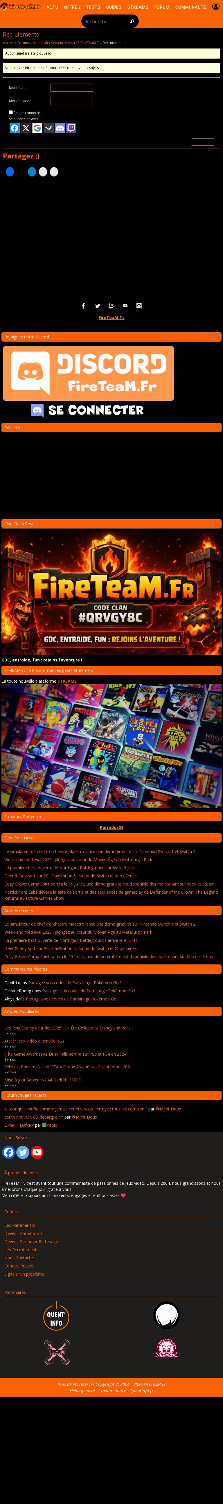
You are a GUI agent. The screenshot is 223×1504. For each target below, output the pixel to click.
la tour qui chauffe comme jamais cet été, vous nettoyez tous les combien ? (75, 1109)
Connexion (203, 142)
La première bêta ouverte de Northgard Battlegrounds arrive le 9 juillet (70, 867)
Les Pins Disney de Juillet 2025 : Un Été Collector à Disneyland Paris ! (68, 1028)
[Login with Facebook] (15, 128)
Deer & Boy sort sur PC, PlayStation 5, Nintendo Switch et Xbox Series (70, 876)
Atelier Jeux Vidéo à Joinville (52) (34, 1041)
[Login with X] (26, 128)
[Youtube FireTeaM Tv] (125, 305)
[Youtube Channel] (37, 1152)
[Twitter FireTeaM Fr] (97, 305)
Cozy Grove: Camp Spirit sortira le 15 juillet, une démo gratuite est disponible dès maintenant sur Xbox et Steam (109, 884)
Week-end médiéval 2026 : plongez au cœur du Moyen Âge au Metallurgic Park (78, 859)
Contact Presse (18, 1266)
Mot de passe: (20, 100)
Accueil (9, 42)
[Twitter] (22, 1152)
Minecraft (40, 42)
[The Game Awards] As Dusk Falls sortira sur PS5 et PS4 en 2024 (65, 1054)
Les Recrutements (21, 1249)
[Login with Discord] (60, 128)
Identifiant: (17, 87)
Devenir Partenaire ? (23, 1233)
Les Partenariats (19, 1225)
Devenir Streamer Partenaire (31, 1241)
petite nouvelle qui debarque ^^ (33, 1117)
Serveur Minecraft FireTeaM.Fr (75, 42)
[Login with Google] (37, 128)
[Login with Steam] (49, 128)
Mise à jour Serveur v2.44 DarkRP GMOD (43, 1080)
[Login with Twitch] (71, 128)
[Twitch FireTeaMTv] (111, 305)
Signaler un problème (24, 1274)
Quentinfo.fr (141, 1390)
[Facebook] (8, 1152)
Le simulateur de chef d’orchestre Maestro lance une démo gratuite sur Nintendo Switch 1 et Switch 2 (99, 851)
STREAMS (67, 681)
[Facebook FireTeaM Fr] (83, 305)
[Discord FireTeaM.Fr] (139, 305)
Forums (23, 42)
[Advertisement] (111, 237)
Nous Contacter (19, 1257)
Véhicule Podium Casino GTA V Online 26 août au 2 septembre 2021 (68, 1067)
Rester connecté (27, 112)
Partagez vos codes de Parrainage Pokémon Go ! (74, 982)
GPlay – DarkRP (19, 1125)
